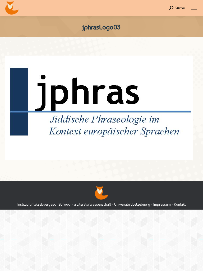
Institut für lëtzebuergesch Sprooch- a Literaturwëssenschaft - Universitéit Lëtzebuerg (83, 204)
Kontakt (180, 204)
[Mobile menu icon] (194, 8)
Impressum (162, 204)
